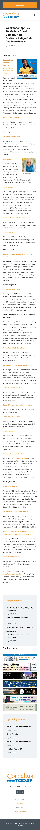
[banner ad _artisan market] (20, 663)
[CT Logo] (11, 13)
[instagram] (22, 792)
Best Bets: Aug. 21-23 (14, 749)
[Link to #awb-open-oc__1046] (35, 15)
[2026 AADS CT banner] (20, 681)
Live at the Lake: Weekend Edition (19, 726)
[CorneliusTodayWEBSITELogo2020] (20, 774)
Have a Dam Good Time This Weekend (20, 627)
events (20, 46)
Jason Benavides (20, 811)
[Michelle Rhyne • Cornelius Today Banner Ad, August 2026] (20, 673)
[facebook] (18, 792)
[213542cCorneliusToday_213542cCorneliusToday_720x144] (20, 697)
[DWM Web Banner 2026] (20, 705)
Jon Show (20, 803)
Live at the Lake (12, 734)
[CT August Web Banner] (20, 655)
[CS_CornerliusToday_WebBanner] (20, 689)
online (31, 208)
